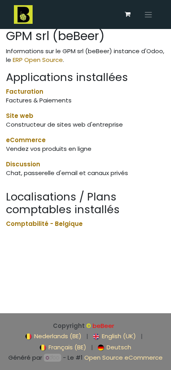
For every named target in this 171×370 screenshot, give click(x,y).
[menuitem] (53, 336)
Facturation (24, 91)
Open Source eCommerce (123, 357)
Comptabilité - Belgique (44, 224)
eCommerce (26, 140)
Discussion (23, 164)
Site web (19, 116)
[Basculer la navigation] (148, 14)
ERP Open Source (38, 60)
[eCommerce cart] (128, 14)
